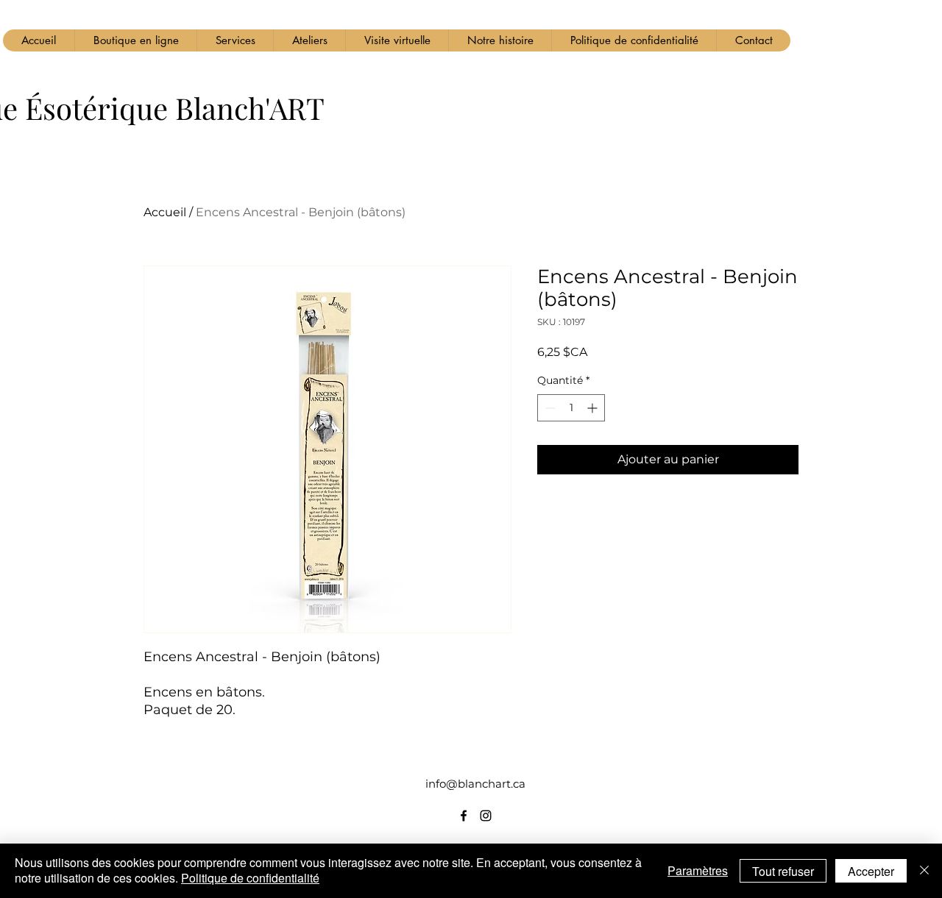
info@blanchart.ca (475, 784)
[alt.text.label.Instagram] (485, 815)
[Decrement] (548, 408)
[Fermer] (924, 870)
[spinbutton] (571, 408)
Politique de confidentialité (250, 877)
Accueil (165, 212)
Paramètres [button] (697, 870)
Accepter (871, 871)
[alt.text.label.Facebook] (463, 815)
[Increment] (593, 408)
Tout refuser (783, 871)
